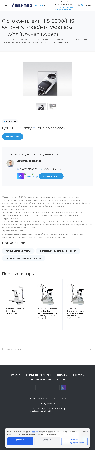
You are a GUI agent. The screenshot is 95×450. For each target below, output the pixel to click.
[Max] (20, 176)
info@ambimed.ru (63, 9)
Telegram (38, 387)
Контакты (78, 375)
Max (63, 387)
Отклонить (47, 440)
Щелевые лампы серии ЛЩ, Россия (23, 258)
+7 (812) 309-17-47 (64, 4)
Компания (62, 375)
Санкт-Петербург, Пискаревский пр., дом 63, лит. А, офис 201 (48, 409)
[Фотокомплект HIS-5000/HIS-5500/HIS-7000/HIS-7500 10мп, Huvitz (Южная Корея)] (47, 79)
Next (63, 106)
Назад (5, 310)
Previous (32, 106)
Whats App (57, 387)
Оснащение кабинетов (38, 375)
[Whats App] (27, 176)
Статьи (61, 379)
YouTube (44, 387)
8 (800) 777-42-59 (28, 169)
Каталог (15, 375)
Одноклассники (50, 387)
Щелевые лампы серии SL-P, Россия (58, 251)
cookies (35, 432)
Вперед (90, 310)
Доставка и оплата (41, 379)
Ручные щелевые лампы (18, 251)
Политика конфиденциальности (74, 441)
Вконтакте (31, 387)
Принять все (20, 440)
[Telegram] (35, 176)
